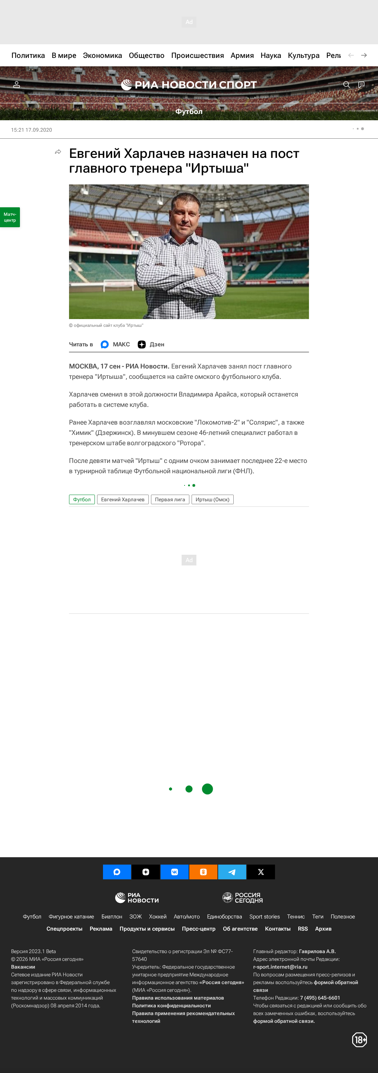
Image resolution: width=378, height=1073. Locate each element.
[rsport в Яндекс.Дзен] (146, 872)
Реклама (101, 928)
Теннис (296, 916)
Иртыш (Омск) (213, 499)
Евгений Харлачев (123, 499)
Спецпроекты (64, 928)
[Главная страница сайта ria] (164, 84)
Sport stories (265, 916)
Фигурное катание (71, 916)
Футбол (82, 499)
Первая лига (170, 499)
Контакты (278, 928)
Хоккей (157, 916)
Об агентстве (240, 928)
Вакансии (23, 967)
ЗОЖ (136, 916)
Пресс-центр (199, 928)
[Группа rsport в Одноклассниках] (203, 872)
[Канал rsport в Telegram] (232, 872)
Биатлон (112, 916)
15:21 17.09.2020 (31, 130)
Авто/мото (187, 916)
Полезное (343, 916)
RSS (303, 928)
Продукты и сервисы (147, 928)
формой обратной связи (283, 1021)
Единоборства (224, 916)
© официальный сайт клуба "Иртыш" (106, 325)
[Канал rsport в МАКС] (117, 872)
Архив (323, 928)
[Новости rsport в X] (261, 872)
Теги (317, 916)
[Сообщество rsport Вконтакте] (175, 872)
